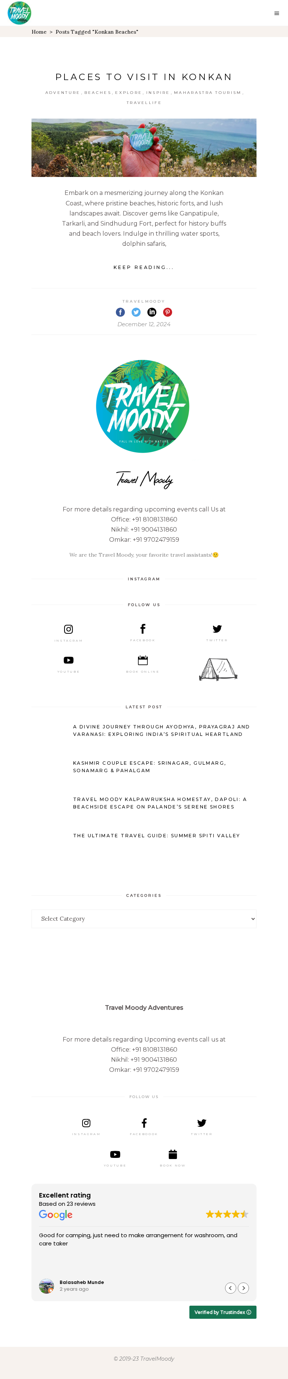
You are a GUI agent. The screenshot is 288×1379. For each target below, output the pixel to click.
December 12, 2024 (144, 324)
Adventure (63, 92)
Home (39, 31)
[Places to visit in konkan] (144, 148)
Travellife (144, 102)
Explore (128, 92)
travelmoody (144, 301)
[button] (243, 1288)
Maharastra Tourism (208, 92)
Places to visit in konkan (144, 76)
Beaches (97, 92)
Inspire (158, 92)
